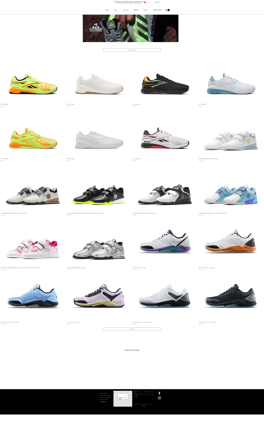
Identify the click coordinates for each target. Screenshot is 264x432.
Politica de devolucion (105, 395)
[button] (167, 10)
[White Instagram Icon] (159, 398)
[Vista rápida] (33, 78)
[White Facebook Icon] (159, 393)
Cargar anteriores (131, 50)
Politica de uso (103, 393)
